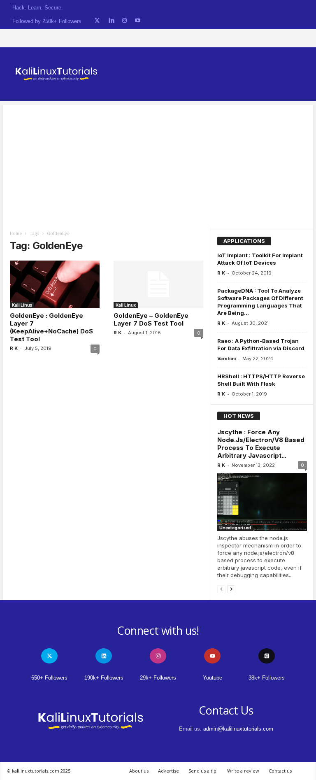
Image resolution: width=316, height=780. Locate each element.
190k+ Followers (103, 678)
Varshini (226, 358)
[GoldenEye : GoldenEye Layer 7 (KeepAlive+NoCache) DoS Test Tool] (55, 284)
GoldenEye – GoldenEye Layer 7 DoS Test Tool (151, 319)
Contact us (280, 771)
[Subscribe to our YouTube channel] (137, 21)
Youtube (212, 678)
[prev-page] (221, 588)
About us (139, 771)
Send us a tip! (203, 771)
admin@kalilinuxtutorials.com (238, 729)
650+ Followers (49, 678)
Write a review (243, 771)
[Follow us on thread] (266, 656)
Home (16, 233)
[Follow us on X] (97, 21)
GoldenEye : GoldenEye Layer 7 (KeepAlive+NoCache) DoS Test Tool (51, 327)
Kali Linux (22, 305)
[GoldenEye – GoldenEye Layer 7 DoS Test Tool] (158, 284)
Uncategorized (235, 527)
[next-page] (231, 588)
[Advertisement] (158, 162)
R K (14, 348)
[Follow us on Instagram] (124, 21)
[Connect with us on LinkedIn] (111, 21)
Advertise (168, 771)
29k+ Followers (158, 678)
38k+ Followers (267, 678)
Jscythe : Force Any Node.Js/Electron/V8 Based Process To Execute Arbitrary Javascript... (260, 443)
